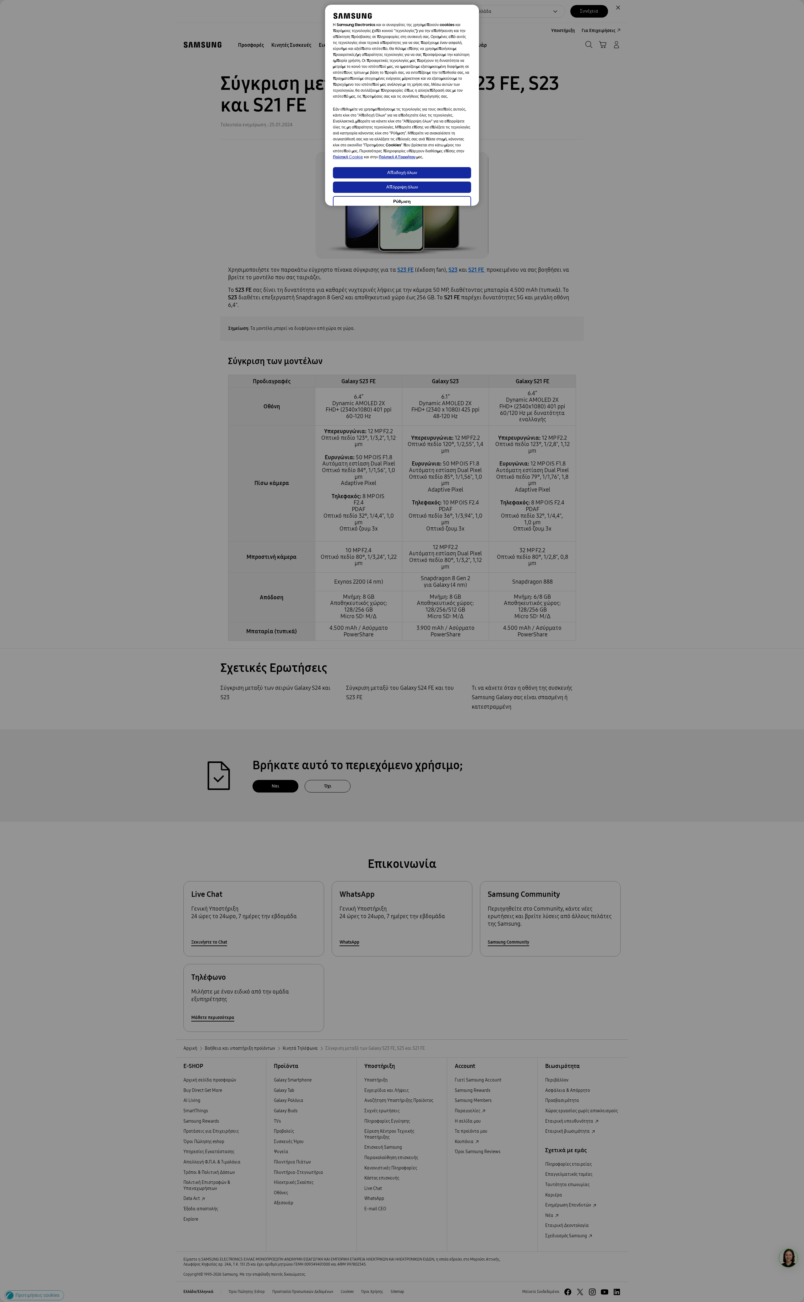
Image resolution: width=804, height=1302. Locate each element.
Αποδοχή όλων (402, 173)
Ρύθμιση (402, 201)
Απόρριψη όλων (402, 187)
